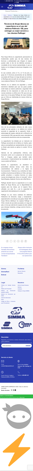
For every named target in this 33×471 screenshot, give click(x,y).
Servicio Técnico (21, 271)
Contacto (20, 289)
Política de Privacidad (6, 288)
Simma (3, 268)
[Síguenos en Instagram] (16, 2)
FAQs (2, 299)
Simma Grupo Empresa (23, 285)
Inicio (5, 15)
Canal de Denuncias (6, 297)
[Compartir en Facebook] (11, 241)
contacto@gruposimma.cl (22, 1)
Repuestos (20, 273)
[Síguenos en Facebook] (14, 2)
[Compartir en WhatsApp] (7, 241)
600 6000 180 (9, 1)
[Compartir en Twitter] (14, 241)
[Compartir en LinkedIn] (25, 241)
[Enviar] (26, 11)
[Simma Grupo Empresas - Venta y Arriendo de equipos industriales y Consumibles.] (16, 6)
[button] (2, 7)
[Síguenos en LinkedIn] (18, 2)
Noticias (10, 15)
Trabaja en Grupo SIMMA (23, 290)
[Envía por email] (18, 241)
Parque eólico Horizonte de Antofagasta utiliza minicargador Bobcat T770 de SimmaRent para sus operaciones (24, 251)
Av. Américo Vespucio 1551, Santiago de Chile (24, 366)
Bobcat (3, 275)
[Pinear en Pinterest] (22, 241)
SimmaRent (5, 272)
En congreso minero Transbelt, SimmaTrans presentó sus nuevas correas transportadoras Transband (8, 251)
